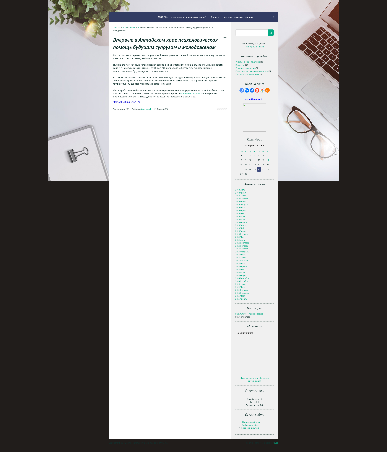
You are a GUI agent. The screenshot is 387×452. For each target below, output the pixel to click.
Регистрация (251, 46)
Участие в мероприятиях (248, 61)
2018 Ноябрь (241, 195)
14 (268, 160)
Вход (261, 46)
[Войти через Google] (262, 90)
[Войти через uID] (241, 90)
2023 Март (240, 254)
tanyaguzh (146, 109)
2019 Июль (240, 219)
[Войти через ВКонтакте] (247, 90)
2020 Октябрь (241, 234)
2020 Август (240, 231)
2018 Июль (240, 189)
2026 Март (240, 295)
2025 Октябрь (241, 290)
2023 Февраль (242, 251)
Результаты (241, 313)
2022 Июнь (240, 240)
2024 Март (240, 263)
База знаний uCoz (250, 427)
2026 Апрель (241, 298)
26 (138, 27)
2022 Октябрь (241, 245)
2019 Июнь (240, 216)
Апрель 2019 (254, 145)
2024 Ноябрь (241, 284)
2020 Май (239, 228)
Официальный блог (250, 422)
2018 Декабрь (242, 198)
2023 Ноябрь (241, 257)
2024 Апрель (241, 266)
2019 (124, 27)
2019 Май (239, 213)
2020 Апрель (241, 225)
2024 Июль (240, 272)
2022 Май (239, 237)
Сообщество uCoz (250, 425)
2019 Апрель (241, 210)
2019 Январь (241, 201)
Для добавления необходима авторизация (254, 379)
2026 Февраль (242, 293)
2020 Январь (241, 222)
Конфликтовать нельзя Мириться (252, 71)
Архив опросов (256, 313)
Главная (116, 27)
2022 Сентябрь (242, 242)
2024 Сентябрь (242, 278)
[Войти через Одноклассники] (267, 90)
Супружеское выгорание (247, 74)
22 (241, 169)
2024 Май (239, 269)
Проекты (240, 65)
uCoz (275, 442)
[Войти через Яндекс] (257, 90)
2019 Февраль (242, 204)
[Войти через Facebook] (252, 90)
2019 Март (240, 207)
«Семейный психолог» (191, 93)
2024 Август (240, 275)
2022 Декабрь (242, 248)
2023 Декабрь (242, 260)
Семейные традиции (246, 68)
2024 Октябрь (241, 281)
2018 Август (240, 192)
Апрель (131, 27)
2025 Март (240, 287)
